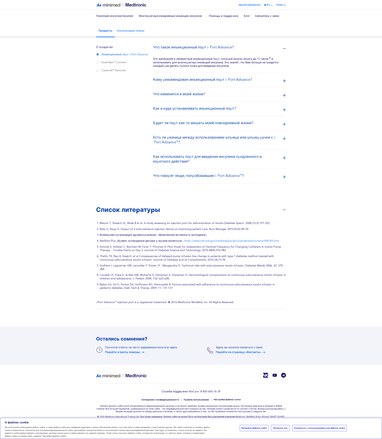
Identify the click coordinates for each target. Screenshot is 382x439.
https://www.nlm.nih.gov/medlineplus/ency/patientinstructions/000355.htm (231, 241)
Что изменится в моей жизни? (179, 94)
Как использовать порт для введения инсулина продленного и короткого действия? (207, 160)
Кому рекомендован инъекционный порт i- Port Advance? (202, 80)
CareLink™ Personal (114, 70)
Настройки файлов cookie (227, 399)
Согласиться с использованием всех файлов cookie (319, 428)
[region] (191, 16)
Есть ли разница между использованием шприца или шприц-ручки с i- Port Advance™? (214, 140)
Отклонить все (280, 428)
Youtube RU (274, 375)
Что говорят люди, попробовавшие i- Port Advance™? (198, 176)
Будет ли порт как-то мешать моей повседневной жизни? (203, 123)
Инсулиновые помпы (130, 30)
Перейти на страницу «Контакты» (238, 352)
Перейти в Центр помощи (122, 352)
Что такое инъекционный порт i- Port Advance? (193, 48)
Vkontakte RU (265, 375)
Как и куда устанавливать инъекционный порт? (194, 109)
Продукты (105, 30)
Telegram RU (283, 375)
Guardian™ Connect (114, 62)
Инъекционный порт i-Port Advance (125, 54)
